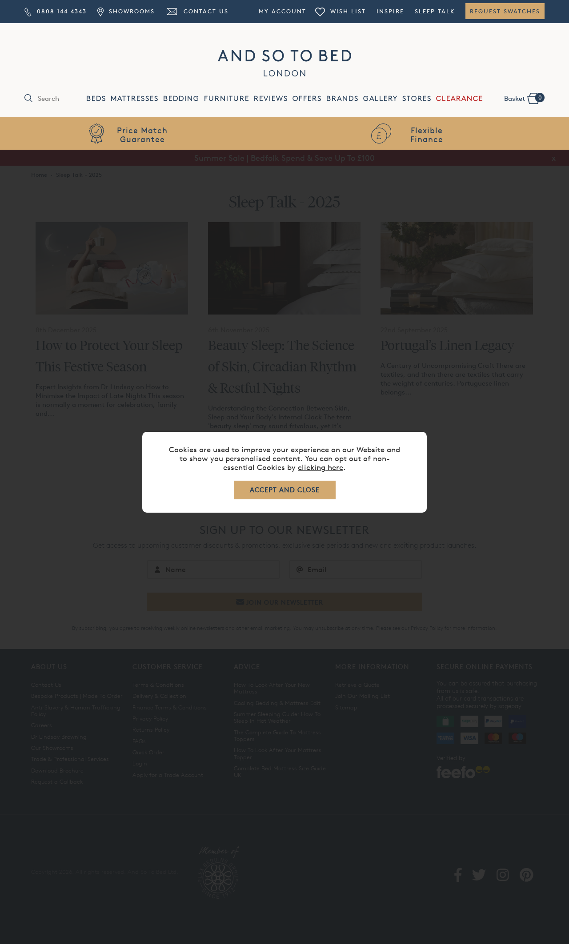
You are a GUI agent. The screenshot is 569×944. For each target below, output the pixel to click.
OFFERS (307, 98)
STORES (417, 98)
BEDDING (181, 98)
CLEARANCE (459, 98)
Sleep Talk (435, 11)
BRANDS (342, 98)
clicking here (320, 467)
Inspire (390, 11)
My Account (282, 11)
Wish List (347, 11)
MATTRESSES (135, 98)
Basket (523, 98)
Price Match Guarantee (142, 134)
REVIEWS (271, 98)
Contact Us (204, 11)
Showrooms (130, 11)
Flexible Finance (426, 134)
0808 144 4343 (60, 11)
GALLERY (380, 98)
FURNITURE (226, 98)
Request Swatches (505, 11)
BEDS (96, 98)
